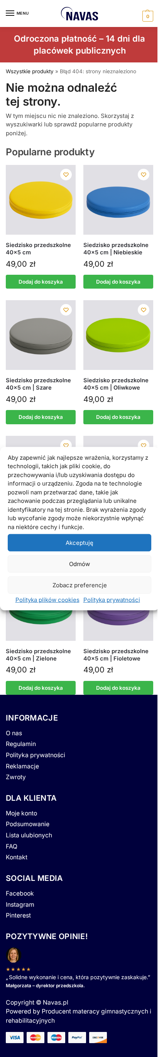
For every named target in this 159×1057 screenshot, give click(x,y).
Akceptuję (79, 542)
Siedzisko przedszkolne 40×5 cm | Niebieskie (116, 249)
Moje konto (21, 813)
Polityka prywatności (111, 599)
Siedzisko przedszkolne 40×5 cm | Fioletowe (116, 655)
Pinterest (18, 915)
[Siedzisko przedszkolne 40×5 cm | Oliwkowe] (118, 335)
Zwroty (16, 777)
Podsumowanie (27, 824)
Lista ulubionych (29, 835)
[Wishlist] (66, 174)
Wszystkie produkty (30, 71)
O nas (14, 733)
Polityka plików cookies (47, 599)
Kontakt (16, 857)
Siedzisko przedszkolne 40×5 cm (38, 249)
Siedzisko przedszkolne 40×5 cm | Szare (38, 384)
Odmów (79, 563)
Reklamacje (22, 766)
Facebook (20, 893)
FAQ (11, 846)
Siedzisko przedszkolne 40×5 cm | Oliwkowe (116, 384)
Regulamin (21, 744)
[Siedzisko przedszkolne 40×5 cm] (41, 200)
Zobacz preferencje (79, 584)
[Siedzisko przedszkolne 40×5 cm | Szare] (41, 335)
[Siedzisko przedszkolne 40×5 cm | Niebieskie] (118, 200)
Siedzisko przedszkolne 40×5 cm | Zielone (38, 655)
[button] (146, 15)
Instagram (20, 904)
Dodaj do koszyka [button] (41, 282)
